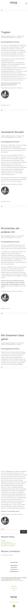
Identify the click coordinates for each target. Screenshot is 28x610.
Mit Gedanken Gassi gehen (8, 545)
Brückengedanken (10, 37)
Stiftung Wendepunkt (18, 580)
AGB (14, 590)
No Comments (18, 37)
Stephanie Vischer (10, 36)
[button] (26, 3)
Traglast (5, 32)
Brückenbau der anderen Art (8, 544)
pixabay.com (8, 105)
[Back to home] (14, 3)
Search (3, 529)
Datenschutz (14, 588)
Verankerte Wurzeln (12, 132)
